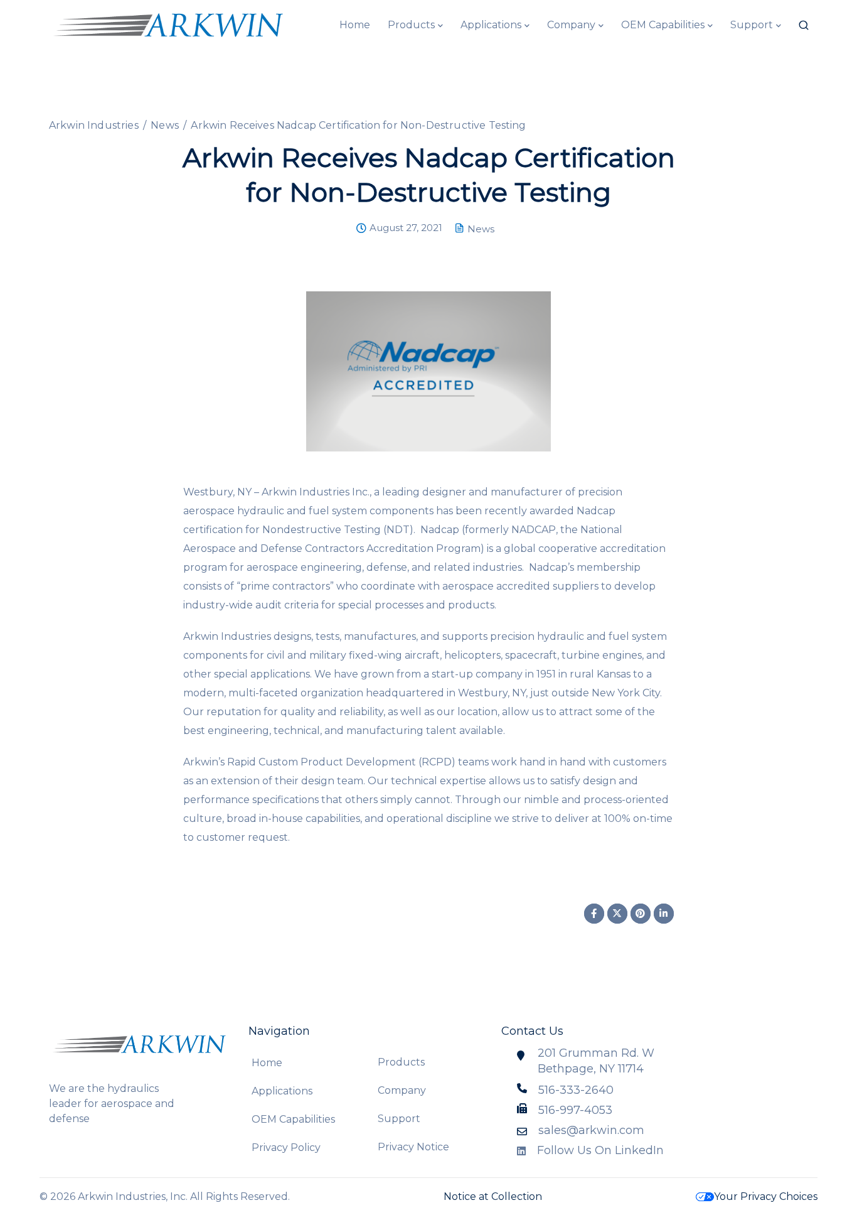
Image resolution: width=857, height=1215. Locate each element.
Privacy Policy (286, 1147)
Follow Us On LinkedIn (600, 1150)
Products (411, 25)
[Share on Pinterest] (641, 914)
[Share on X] (617, 914)
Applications (490, 25)
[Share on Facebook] (594, 914)
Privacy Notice (413, 1147)
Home (354, 25)
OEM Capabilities (663, 25)
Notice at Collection (493, 1196)
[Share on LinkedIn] (664, 914)
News (480, 229)
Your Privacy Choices (765, 1196)
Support (751, 25)
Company (571, 25)
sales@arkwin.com (591, 1130)
